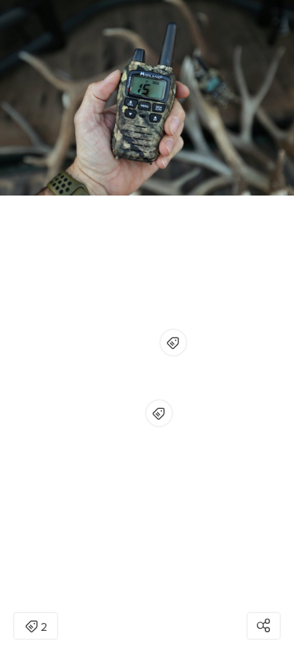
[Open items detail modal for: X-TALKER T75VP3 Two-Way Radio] (173, 342)
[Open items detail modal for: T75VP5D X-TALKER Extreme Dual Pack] (159, 413)
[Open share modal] (264, 626)
